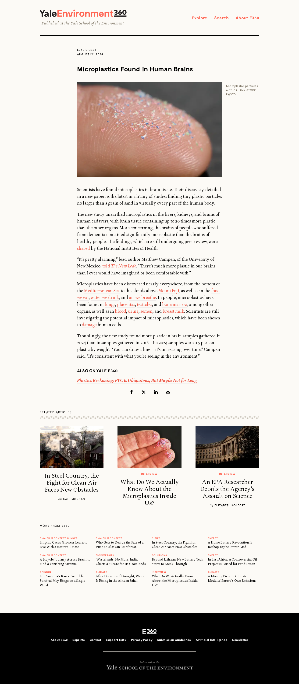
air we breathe (142, 297)
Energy (213, 538)
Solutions (159, 555)
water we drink (105, 297)
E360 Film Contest (109, 538)
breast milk (173, 311)
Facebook (131, 392)
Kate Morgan (74, 498)
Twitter (143, 392)
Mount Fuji (168, 291)
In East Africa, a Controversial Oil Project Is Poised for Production (232, 561)
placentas (126, 304)
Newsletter (240, 640)
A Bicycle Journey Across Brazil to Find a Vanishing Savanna (65, 561)
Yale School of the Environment (97, 23)
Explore (199, 17)
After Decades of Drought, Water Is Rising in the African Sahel (120, 578)
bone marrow (174, 304)
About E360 (247, 17)
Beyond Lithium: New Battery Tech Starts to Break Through (177, 561)
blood (120, 311)
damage (89, 325)
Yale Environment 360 (83, 13)
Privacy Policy (142, 640)
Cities (156, 538)
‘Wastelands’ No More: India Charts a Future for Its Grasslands (121, 561)
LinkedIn (156, 392)
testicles (144, 304)
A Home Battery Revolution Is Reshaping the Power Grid (230, 544)
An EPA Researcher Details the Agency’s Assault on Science (227, 489)
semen (146, 311)
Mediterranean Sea (102, 291)
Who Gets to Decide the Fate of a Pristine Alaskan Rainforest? (119, 544)
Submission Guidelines (174, 640)
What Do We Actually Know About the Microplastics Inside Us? (149, 492)
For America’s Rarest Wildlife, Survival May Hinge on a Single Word (62, 580)
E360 (149, 631)
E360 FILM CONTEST (53, 555)
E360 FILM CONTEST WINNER (59, 538)
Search (221, 17)
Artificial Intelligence (212, 640)
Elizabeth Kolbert (229, 505)
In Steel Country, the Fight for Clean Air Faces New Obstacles (71, 482)
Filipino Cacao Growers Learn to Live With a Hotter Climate (63, 544)
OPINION (45, 572)
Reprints (78, 640)
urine (133, 311)
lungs (110, 304)
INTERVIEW (159, 572)
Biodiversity (105, 555)
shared (83, 248)
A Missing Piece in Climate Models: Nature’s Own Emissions (232, 578)
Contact (95, 640)
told (119, 266)
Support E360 (116, 640)
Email (168, 392)
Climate (101, 572)
